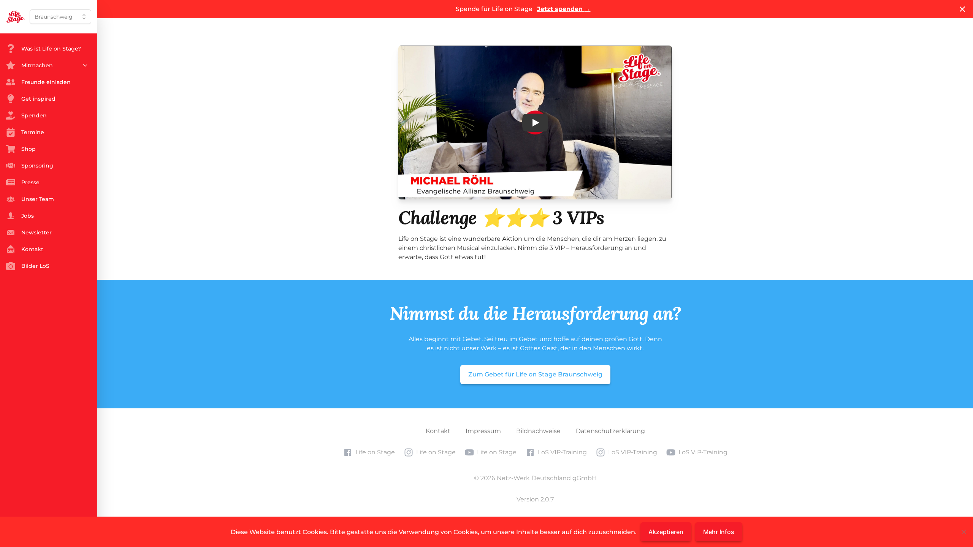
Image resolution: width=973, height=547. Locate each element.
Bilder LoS (35, 265)
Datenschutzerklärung (610, 431)
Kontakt (438, 431)
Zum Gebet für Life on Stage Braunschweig (535, 374)
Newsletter (36, 232)
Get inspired (38, 98)
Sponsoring (37, 165)
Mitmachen (37, 65)
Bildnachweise (538, 431)
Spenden (34, 115)
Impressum (483, 431)
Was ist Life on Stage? (51, 48)
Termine (32, 132)
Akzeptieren (665, 532)
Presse (30, 182)
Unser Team (37, 199)
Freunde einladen (46, 82)
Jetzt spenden (564, 9)
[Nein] (963, 532)
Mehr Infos (718, 532)
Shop (28, 148)
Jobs (27, 215)
